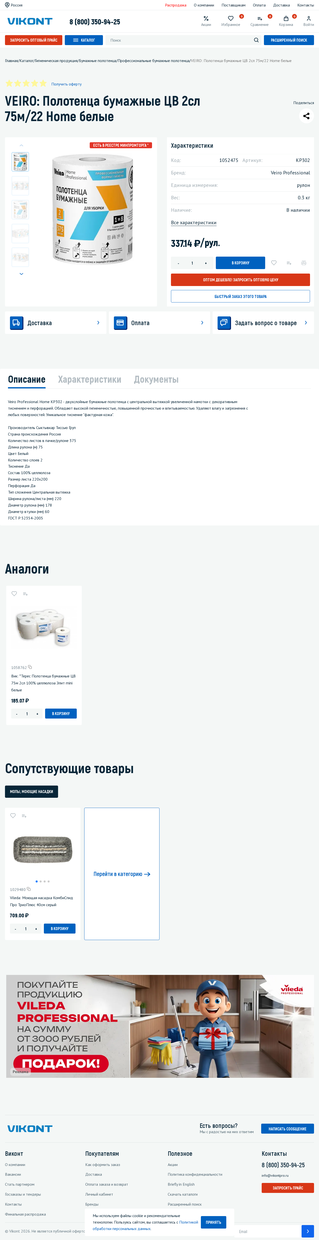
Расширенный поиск (289, 40)
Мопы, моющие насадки (31, 791)
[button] (21, 274)
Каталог (88, 40)
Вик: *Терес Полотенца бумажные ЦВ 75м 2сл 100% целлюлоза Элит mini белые (43, 682)
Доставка (281, 4)
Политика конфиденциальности (195, 1174)
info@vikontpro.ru (275, 1175)
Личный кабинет (99, 1194)
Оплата (259, 4)
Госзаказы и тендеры (23, 1194)
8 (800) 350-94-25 (95, 21)
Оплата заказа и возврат (106, 1184)
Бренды (91, 1204)
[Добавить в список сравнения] (289, 263)
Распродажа (175, 4)
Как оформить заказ (102, 1164)
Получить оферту (66, 83)
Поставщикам (233, 4)
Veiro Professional (290, 172)
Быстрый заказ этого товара (241, 296)
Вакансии (13, 1174)
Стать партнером (19, 1184)
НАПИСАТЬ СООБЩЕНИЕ (288, 1128)
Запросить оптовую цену (240, 279)
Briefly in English (181, 1184)
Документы (156, 379)
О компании (204, 4)
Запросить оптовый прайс (33, 40)
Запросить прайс (288, 1187)
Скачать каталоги (183, 1194)
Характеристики (89, 379)
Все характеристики (194, 222)
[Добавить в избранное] (274, 263)
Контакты (305, 4)
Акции (173, 1164)
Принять (213, 1222)
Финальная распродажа (25, 1214)
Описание (27, 379)
